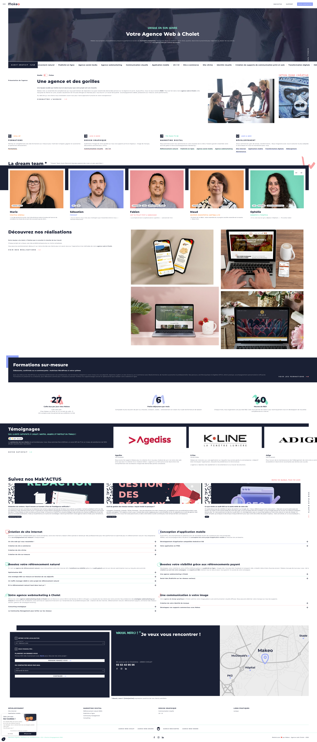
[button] (296, 172)
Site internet (260, 65)
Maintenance (245, 65)
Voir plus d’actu (308, 495)
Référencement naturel (281, 65)
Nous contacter (305, 4)
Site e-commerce (99, 65)
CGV (42, 737)
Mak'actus (278, 4)
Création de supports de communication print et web (168, 65)
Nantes (89, 92)
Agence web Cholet (126, 728)
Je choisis (10, 733)
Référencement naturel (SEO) (92, 711)
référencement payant (132, 600)
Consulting (86, 718)
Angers (82, 92)
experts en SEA (195, 570)
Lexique (236, 711)
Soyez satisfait (18, 452)
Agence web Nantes (171, 728)
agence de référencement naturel (28, 568)
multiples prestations (148, 41)
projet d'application (212, 537)
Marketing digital (92, 708)
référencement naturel (136, 535)
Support (289, 4)
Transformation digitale (207, 65)
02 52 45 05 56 (125, 664)
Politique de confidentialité (30, 737)
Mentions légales (14, 737)
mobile (221, 537)
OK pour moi (27, 733)
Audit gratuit (19, 65)
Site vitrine (116, 65)
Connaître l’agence (50, 99)
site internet (56, 535)
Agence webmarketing (224, 149)
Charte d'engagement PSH (53, 737)
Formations (12, 149)
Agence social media (205, 149)
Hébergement (228, 65)
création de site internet (98, 600)
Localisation (19, 641)
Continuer (57, 676)
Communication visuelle (45, 65)
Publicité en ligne (303, 65)
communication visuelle (222, 599)
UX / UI (85, 65)
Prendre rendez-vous (58, 660)
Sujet (17, 668)
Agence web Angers (146, 728)
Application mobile (69, 65)
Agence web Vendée (190, 728)
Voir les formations (291, 376)
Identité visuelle (132, 65)
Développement (16, 708)
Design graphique (167, 708)
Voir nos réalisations (22, 250)
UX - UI (160, 713)
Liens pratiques (241, 708)
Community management (91, 715)
